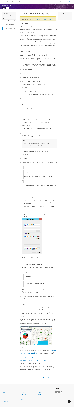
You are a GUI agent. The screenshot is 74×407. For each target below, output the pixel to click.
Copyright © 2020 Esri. (6, 404)
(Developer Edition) (29, 353)
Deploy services (62, 17)
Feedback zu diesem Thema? (51, 377)
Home (4, 8)
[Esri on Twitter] (56, 392)
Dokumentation (5, 401)
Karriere (39, 392)
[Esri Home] (57, 388)
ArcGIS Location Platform (25, 396)
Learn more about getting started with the (34, 357)
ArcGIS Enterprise (23, 394)
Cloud (26, 1)
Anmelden (65, 1)
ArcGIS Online (22, 390)
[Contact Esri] (61, 392)
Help (8, 8)
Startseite (4, 390)
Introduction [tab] (5, 13)
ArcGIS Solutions (23, 399)
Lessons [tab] (4, 18)
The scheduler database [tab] (7, 15)
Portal (13, 1)
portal (34, 352)
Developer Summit (41, 397)
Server (3, 394)
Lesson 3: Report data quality (9, 28)
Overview (61, 16)
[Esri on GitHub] (59, 392)
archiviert (36, 17)
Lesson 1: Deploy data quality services (9, 21)
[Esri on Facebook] (58, 392)
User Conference (40, 396)
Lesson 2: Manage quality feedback (9, 25)
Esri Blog (39, 394)
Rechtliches (31, 404)
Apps (29, 1)
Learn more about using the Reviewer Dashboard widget (32, 372)
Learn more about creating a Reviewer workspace (32, 193)
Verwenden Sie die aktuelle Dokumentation (43, 19)
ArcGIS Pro (22, 392)
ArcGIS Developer (23, 397)
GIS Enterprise (6, 1)
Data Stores (21, 1)
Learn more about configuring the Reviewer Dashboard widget (33, 360)
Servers (17, 1)
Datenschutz (20, 404)
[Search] (60, 1)
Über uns (39, 390)
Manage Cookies (25, 404)
